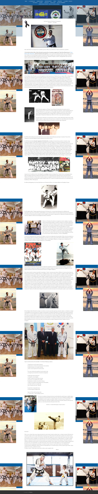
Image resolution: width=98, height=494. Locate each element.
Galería (40, 2)
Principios (60, 1)
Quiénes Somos (40, 1)
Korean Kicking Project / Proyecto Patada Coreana (49, 4)
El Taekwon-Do (32, 1)
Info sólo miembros (61, 2)
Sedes (55, 1)
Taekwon (30, 492)
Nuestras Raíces (48, 1)
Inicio (26, 1)
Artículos (46, 2)
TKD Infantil (35, 2)
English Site (52, 2)
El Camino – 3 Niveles (68, 1)
